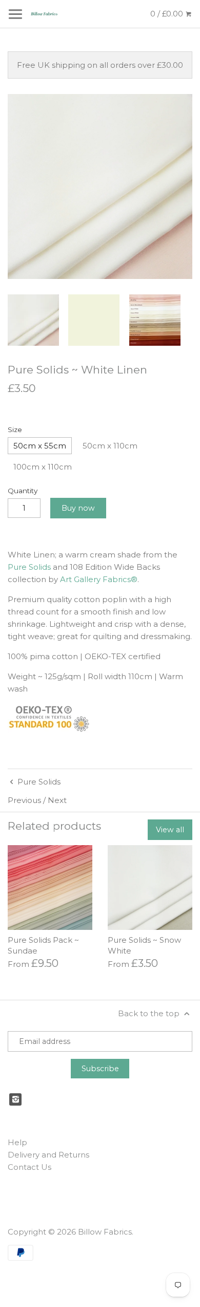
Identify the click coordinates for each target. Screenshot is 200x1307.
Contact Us (29, 1167)
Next (57, 800)
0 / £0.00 (167, 13)
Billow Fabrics (105, 1232)
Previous (24, 800)
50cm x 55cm (39, 446)
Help (17, 1142)
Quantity (22, 491)
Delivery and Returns (48, 1155)
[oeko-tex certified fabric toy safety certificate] (49, 730)
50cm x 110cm (110, 446)
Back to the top (150, 1013)
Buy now (78, 508)
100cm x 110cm (42, 467)
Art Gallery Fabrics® (98, 579)
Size (15, 429)
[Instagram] (15, 1099)
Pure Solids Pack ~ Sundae (43, 945)
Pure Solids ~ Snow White (144, 945)
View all (170, 829)
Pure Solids (29, 567)
